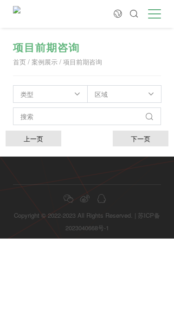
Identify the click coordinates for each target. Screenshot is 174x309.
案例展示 (45, 61)
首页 (19, 61)
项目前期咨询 (82, 61)
